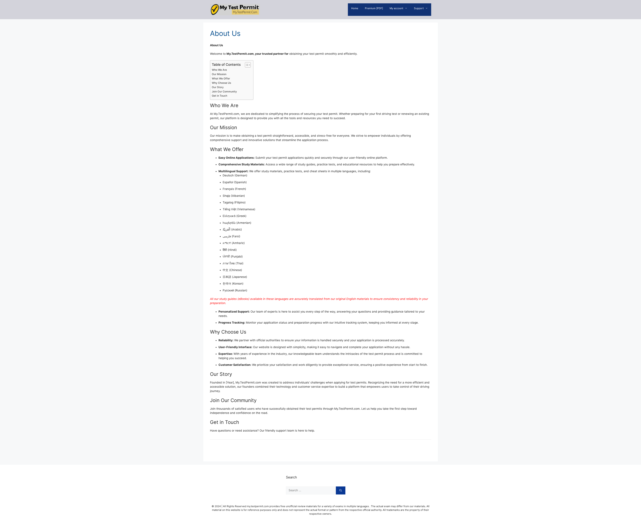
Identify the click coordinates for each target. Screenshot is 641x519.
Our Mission (219, 74)
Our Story (218, 87)
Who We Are (219, 69)
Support (419, 8)
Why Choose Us (221, 82)
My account (396, 8)
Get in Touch (219, 95)
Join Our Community (224, 91)
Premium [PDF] (374, 8)
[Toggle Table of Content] (246, 65)
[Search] (340, 490)
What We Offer (221, 78)
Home (354, 8)
